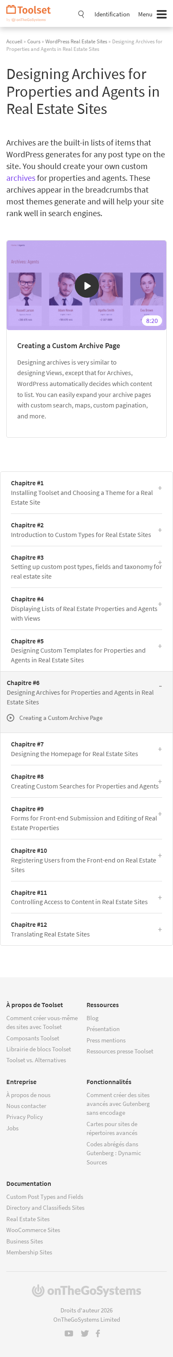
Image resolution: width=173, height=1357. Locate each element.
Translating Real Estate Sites (50, 929)
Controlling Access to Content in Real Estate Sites (79, 897)
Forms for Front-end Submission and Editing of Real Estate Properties (84, 818)
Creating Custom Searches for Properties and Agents (85, 781)
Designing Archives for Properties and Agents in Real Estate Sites (80, 692)
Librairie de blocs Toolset (38, 1049)
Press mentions (106, 1040)
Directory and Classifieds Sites (45, 1208)
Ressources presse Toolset (119, 1051)
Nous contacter (26, 1106)
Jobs (12, 1128)
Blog (92, 1018)
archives (20, 177)
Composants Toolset (32, 1038)
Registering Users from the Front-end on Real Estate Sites (83, 860)
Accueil (14, 41)
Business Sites (24, 1241)
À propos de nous (28, 1095)
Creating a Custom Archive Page (68, 345)
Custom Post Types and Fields (44, 1197)
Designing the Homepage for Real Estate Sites (74, 749)
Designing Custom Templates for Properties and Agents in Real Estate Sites (78, 650)
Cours (33, 41)
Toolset (31, 13)
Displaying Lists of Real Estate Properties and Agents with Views (84, 608)
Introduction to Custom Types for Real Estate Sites (81, 530)
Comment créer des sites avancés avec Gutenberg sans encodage (118, 1104)
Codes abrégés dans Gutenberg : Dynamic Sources (113, 1153)
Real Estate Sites (28, 1219)
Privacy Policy (24, 1117)
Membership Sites (29, 1252)
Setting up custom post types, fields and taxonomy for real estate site (86, 567)
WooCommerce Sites (33, 1230)
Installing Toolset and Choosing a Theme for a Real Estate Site (82, 492)
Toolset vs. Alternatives (36, 1060)
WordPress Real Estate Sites (76, 41)
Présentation (103, 1029)
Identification (112, 14)
